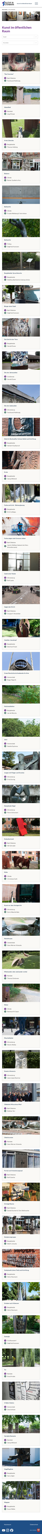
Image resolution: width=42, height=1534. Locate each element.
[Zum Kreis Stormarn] (35, 1530)
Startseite (5, 9)
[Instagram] (7, 1530)
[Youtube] (3, 1530)
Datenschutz (34, 1524)
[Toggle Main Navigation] (36, 3)
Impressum (7, 1524)
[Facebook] (11, 1530)
